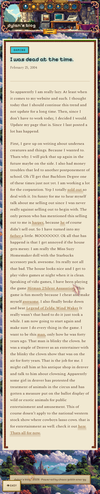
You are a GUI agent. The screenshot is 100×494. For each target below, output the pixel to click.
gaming (19, 50)
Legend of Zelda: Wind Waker (52, 308)
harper (37, 222)
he (62, 222)
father (16, 236)
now (36, 433)
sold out (75, 189)
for (29, 433)
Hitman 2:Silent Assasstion (51, 288)
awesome (31, 301)
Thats (15, 433)
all (23, 433)
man (41, 334)
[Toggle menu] (50, 30)
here (82, 426)
